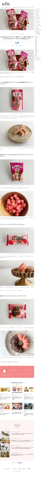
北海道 (36, 50)
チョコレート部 (38, 31)
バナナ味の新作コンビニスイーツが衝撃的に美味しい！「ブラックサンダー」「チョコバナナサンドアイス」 (29, 398)
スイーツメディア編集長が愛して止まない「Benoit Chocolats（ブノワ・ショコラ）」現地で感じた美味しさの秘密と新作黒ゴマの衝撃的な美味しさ (22, 448)
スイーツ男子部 (38, 18)
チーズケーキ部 (38, 21)
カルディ (13, 45)
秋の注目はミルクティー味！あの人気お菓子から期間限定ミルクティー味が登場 (17, 398)
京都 (36, 55)
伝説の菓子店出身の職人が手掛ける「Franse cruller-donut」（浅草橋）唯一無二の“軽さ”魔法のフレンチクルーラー (22, 455)
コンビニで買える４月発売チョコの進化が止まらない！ (5, 414)
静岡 (36, 49)
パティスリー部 (14, 431)
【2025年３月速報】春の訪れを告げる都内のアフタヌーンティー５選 (17, 413)
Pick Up (36, 56)
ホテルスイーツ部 (38, 17)
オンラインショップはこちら (38, 59)
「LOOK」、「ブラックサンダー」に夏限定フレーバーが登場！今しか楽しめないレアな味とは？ (5, 398)
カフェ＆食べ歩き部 (38, 25)
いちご (16, 45)
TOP (3, 7)
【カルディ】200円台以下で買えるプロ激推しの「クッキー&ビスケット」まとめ (29, 414)
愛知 (36, 54)
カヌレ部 (37, 22)
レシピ (36, 48)
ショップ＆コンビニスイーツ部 (39, 29)
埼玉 (36, 43)
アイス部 (37, 13)
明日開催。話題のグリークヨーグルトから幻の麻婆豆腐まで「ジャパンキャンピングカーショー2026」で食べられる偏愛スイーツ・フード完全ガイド (22, 441)
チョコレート (21, 45)
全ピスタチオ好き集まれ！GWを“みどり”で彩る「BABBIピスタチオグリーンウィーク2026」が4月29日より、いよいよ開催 (22, 434)
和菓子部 (37, 14)
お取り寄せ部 (38, 32)
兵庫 (36, 42)
